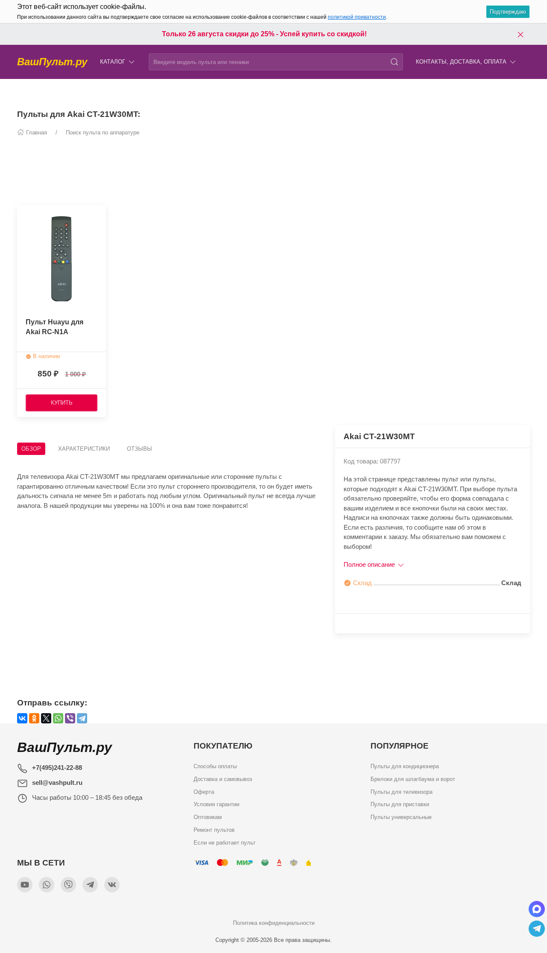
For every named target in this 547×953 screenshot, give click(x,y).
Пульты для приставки (400, 804)
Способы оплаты (215, 766)
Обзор (31, 449)
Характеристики (84, 449)
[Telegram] (82, 718)
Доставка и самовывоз (223, 779)
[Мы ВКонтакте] (112, 884)
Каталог (112, 61)
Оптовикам (208, 817)
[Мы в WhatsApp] (46, 884)
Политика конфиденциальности (274, 923)
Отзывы (139, 449)
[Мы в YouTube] (24, 884)
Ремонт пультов (214, 829)
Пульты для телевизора (401, 791)
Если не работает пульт (225, 842)
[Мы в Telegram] (90, 884)
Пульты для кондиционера (405, 766)
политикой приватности (357, 17)
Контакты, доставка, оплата (461, 61)
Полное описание (370, 564)
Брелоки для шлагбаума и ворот (413, 779)
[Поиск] (394, 61)
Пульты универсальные (401, 817)
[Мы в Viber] (68, 884)
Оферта (204, 791)
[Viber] (70, 718)
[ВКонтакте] (22, 718)
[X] (46, 718)
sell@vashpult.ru (57, 782)
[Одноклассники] (34, 718)
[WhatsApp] (58, 718)
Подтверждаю (508, 12)
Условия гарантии (216, 804)
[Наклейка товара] (23, 211)
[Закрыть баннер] (520, 34)
